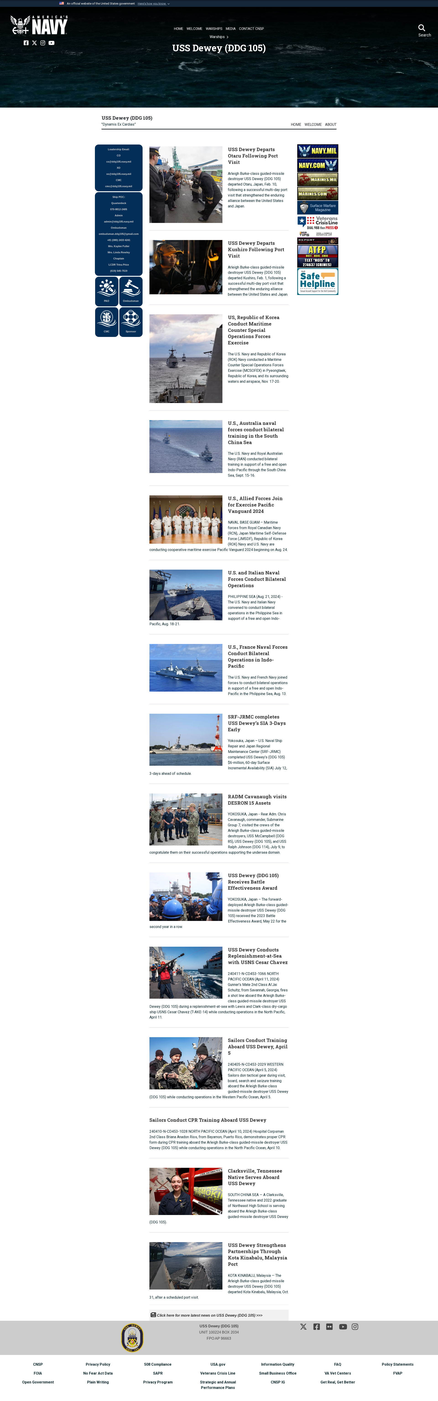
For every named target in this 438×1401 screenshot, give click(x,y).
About (330, 124)
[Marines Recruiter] (317, 193)
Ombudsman (131, 301)
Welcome (313, 124)
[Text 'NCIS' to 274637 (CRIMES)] (317, 256)
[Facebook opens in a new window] (26, 43)
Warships (218, 37)
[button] (154, 3)
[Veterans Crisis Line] (317, 222)
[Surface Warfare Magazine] (317, 207)
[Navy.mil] (317, 151)
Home (296, 124)
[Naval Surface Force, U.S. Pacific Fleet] (39, 25)
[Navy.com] (317, 165)
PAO (106, 301)
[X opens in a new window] (34, 43)
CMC (107, 331)
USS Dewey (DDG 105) (127, 118)
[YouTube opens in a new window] (51, 43)
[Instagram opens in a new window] (42, 43)
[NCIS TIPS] (317, 237)
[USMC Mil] (317, 179)
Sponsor (131, 331)
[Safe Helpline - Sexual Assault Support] (317, 281)
